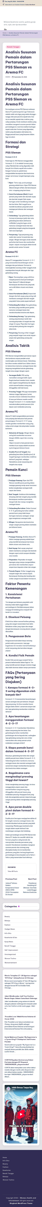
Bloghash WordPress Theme (21, 1203)
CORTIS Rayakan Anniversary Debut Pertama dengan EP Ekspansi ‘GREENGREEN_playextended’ (19, 1062)
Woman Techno (10, 958)
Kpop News (9, 942)
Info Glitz (8, 933)
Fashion (7, 925)
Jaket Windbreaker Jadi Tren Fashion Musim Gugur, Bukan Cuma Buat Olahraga (21, 997)
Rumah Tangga (13, 47)
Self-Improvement (11, 950)
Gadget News (10, 929)
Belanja (7, 921)
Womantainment (11, 963)
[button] (13, 871)
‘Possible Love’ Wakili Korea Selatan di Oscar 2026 (20, 1018)
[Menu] (5, 29)
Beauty (7, 916)
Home (5, 1157)
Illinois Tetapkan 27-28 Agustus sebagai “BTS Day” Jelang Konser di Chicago (21, 977)
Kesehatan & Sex (11, 937)
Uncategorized (10, 954)
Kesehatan (7, 1170)
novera (11, 867)
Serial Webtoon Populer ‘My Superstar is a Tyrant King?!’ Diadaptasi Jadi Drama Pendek (21, 1039)
